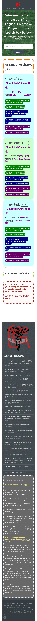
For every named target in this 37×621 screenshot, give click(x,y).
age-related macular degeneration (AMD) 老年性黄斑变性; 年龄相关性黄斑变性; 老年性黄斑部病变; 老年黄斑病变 (18, 460)
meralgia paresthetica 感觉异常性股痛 (16, 466)
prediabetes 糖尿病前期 (12, 454)
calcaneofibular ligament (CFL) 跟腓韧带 (16, 379)
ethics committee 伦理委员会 (13, 472)
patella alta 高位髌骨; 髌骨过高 (14, 407)
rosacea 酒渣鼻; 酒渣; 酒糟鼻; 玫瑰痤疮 (16, 448)
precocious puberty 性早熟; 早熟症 (15, 375)
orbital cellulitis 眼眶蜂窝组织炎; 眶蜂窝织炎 (17, 424)
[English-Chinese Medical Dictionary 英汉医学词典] (18, 4)
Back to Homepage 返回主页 (17, 273)
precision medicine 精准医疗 (13, 391)
